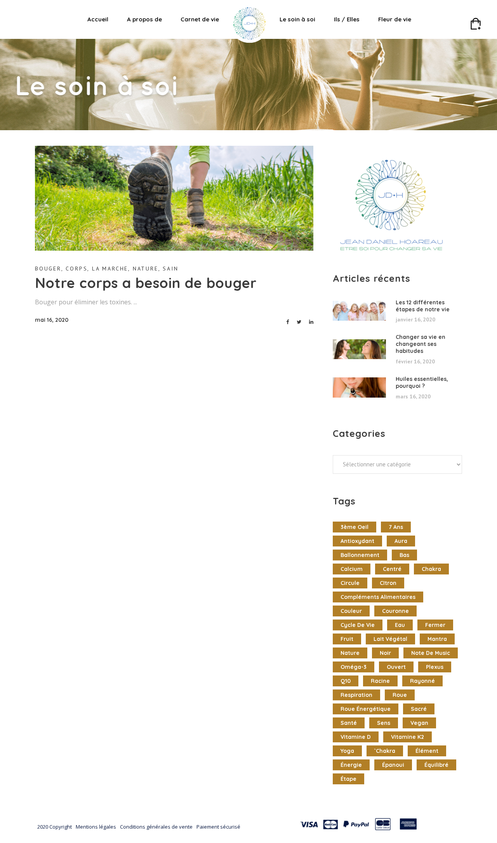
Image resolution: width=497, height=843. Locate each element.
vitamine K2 (407, 736)
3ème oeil (354, 527)
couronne (395, 610)
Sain (170, 268)
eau (400, 624)
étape (348, 778)
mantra (437, 638)
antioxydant (357, 541)
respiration (356, 694)
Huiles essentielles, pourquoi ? (422, 382)
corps (76, 268)
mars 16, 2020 (413, 396)
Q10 (346, 680)
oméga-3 (354, 666)
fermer (435, 624)
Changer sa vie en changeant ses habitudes (420, 343)
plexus (434, 666)
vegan (419, 722)
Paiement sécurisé (218, 826)
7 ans (396, 527)
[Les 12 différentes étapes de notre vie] (359, 311)
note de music (430, 652)
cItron (388, 582)
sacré (419, 708)
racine (380, 680)
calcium (352, 568)
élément (426, 750)
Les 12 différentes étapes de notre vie (423, 306)
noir (385, 652)
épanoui (393, 764)
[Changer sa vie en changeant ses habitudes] (359, 349)
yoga (347, 750)
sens (383, 722)
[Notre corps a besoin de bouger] (174, 198)
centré (392, 568)
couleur (351, 610)
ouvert (396, 666)
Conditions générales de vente (156, 826)
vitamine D (356, 736)
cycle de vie (358, 624)
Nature (145, 268)
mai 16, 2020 (51, 319)
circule (350, 582)
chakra (431, 568)
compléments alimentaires (378, 596)
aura (400, 541)
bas (404, 555)
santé (349, 722)
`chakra (384, 750)
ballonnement (360, 555)
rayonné (422, 680)
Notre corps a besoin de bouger (146, 282)
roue (400, 694)
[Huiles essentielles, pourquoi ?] (359, 387)
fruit (347, 638)
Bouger (48, 268)
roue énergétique (366, 708)
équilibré (436, 764)
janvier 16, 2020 (415, 319)
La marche (110, 268)
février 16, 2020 (415, 361)
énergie (351, 764)
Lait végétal (390, 638)
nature (350, 652)
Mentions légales (96, 826)
